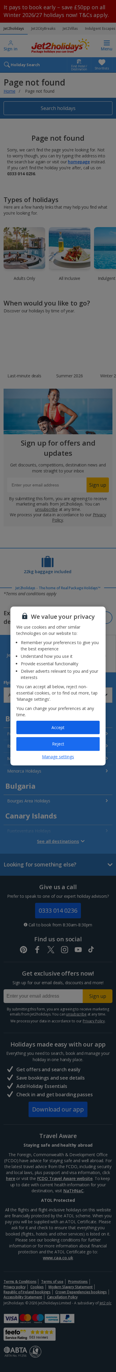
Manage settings (58, 756)
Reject (58, 744)
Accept (58, 727)
